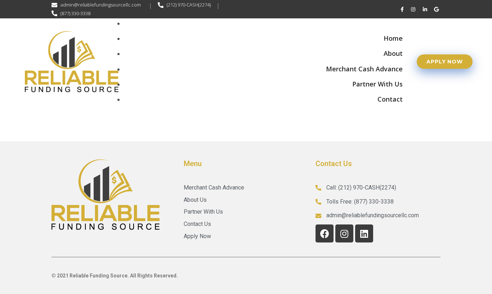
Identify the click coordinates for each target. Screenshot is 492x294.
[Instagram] (344, 233)
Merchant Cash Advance (364, 68)
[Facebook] (325, 233)
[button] (445, 61)
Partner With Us (377, 84)
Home (393, 38)
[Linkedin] (364, 233)
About (393, 53)
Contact (390, 99)
